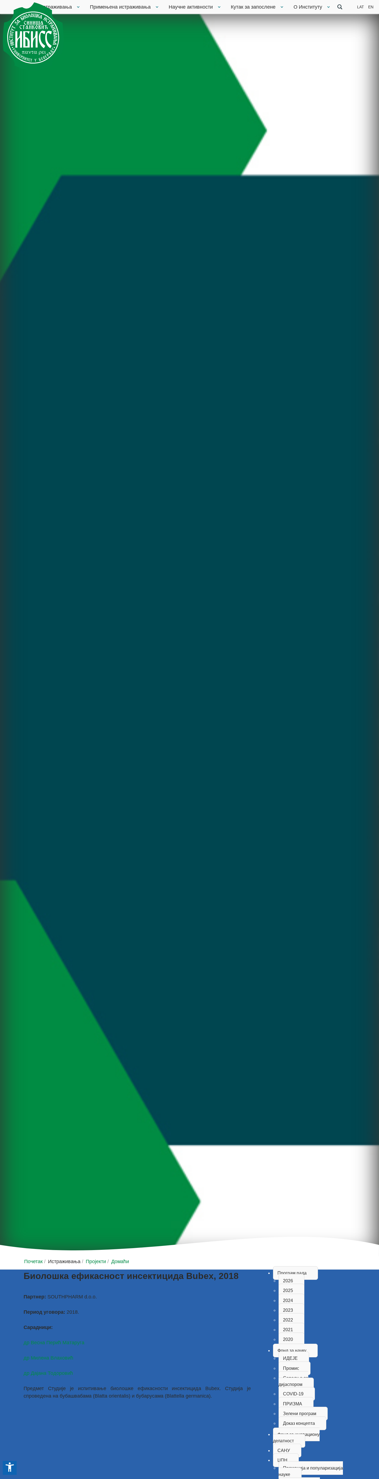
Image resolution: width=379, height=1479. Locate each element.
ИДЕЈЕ (290, 1358)
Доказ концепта (299, 1423)
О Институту (308, 7)
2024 (288, 1300)
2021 (288, 1329)
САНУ (283, 1450)
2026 (288, 1280)
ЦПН (282, 1460)
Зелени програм (299, 1413)
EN (370, 7)
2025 (288, 1290)
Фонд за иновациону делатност (296, 1437)
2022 (288, 1320)
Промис (291, 1368)
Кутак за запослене (253, 7)
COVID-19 (293, 1393)
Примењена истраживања (120, 7)
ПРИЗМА (292, 1403)
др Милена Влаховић (48, 1358)
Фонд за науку (291, 1350)
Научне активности (191, 7)
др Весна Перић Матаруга (54, 1342)
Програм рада (292, 1273)
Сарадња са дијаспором (293, 1381)
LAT (360, 7)
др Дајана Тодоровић (48, 1373)
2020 (288, 1339)
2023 (288, 1310)
